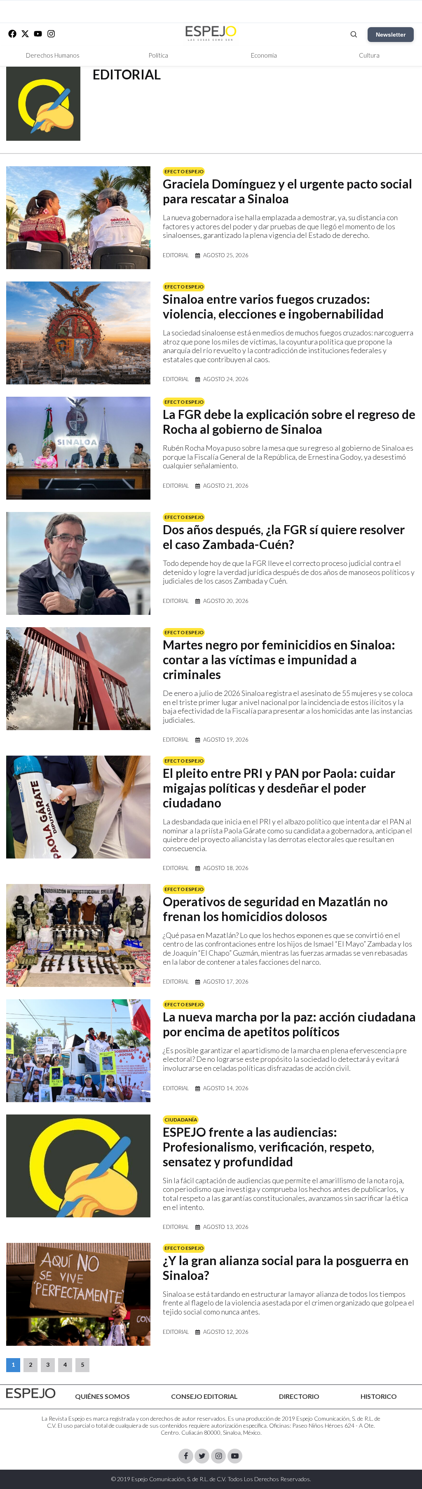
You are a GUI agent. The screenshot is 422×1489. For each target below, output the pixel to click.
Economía (264, 55)
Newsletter (391, 34)
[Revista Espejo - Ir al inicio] (31, 1393)
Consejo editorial (204, 1396)
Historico (379, 1396)
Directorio (299, 1396)
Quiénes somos (102, 1396)
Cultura (369, 55)
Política (158, 55)
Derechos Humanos (53, 55)
